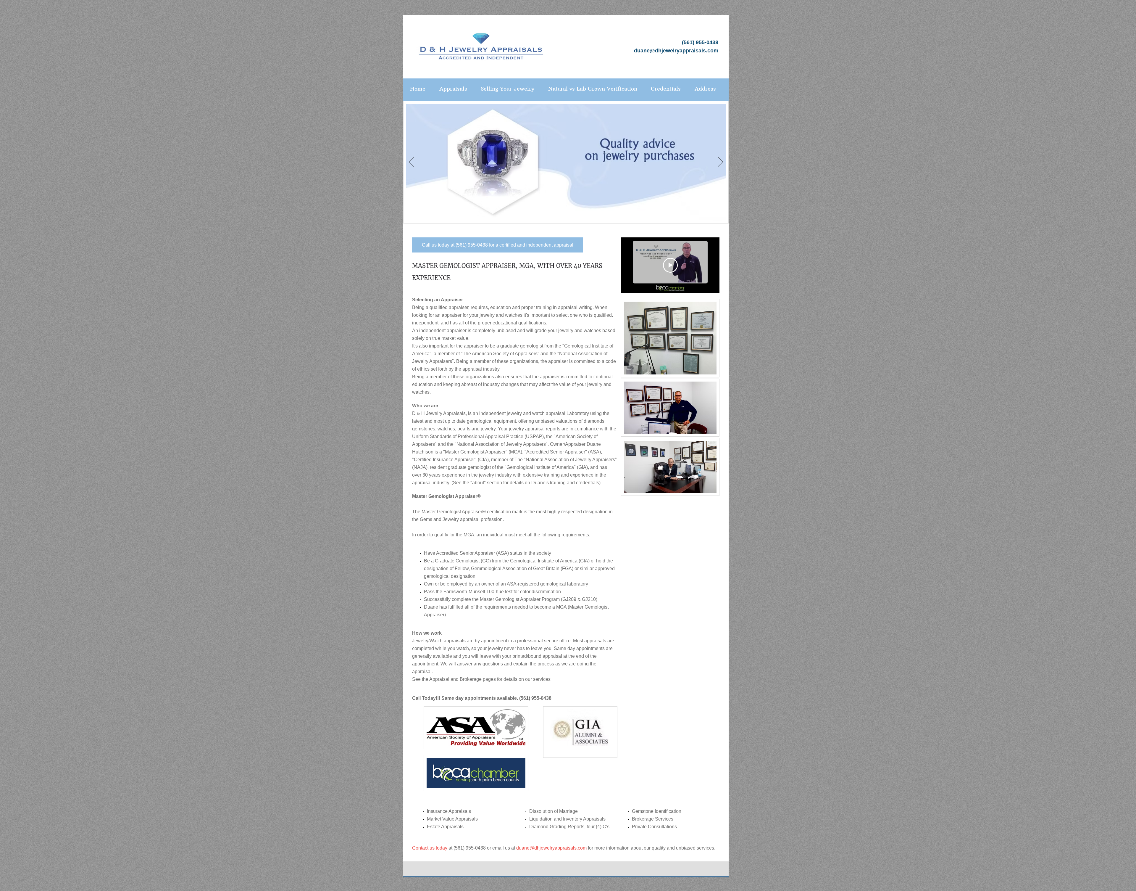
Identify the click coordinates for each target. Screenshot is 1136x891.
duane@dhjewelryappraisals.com (676, 51)
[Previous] (411, 162)
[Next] (720, 162)
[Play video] (670, 265)
